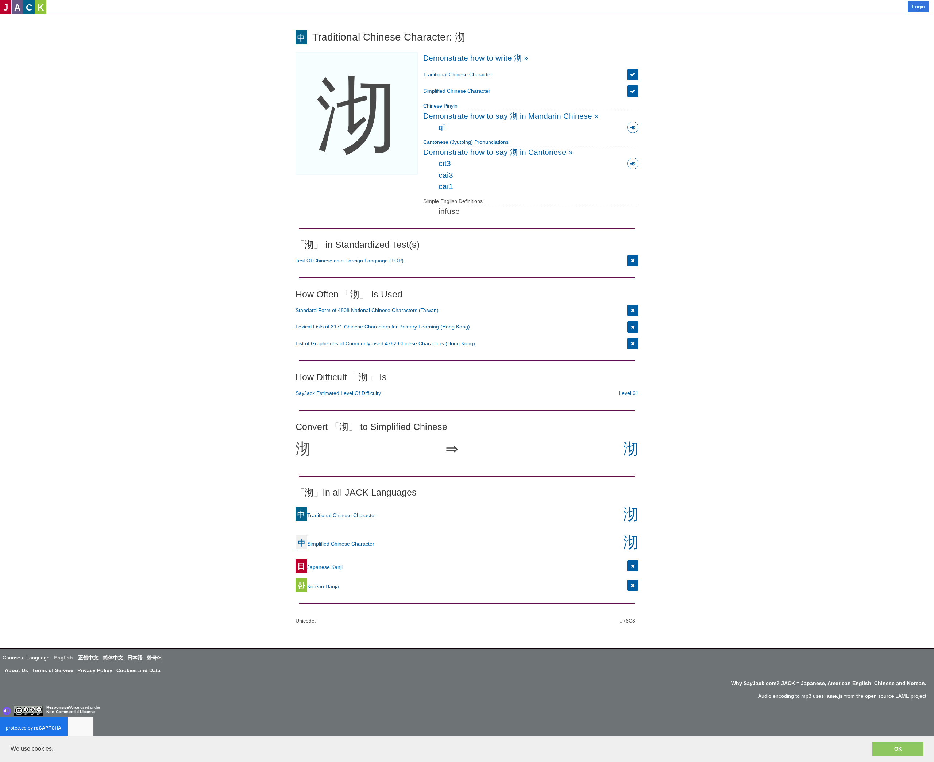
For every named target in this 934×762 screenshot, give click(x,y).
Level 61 (628, 393)
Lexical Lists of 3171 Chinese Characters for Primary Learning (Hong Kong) (383, 327)
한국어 (154, 658)
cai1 (446, 186)
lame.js (834, 696)
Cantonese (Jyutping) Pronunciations (466, 142)
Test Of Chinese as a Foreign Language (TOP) (350, 260)
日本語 (135, 658)
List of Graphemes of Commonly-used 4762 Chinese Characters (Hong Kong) (385, 343)
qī (442, 127)
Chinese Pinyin (440, 106)
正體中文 (88, 658)
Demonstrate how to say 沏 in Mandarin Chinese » (511, 116)
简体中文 (113, 658)
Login (918, 6)
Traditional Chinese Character (457, 74)
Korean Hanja (318, 586)
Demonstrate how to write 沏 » (475, 58)
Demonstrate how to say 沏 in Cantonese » (498, 152)
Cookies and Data (138, 670)
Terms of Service (52, 670)
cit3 (445, 163)
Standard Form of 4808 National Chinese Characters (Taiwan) (367, 310)
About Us (16, 670)
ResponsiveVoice (62, 707)
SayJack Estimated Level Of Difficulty (338, 393)
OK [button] (898, 749)
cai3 (446, 175)
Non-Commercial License (70, 711)
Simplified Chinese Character (456, 91)
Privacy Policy (94, 670)
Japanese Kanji (320, 567)
